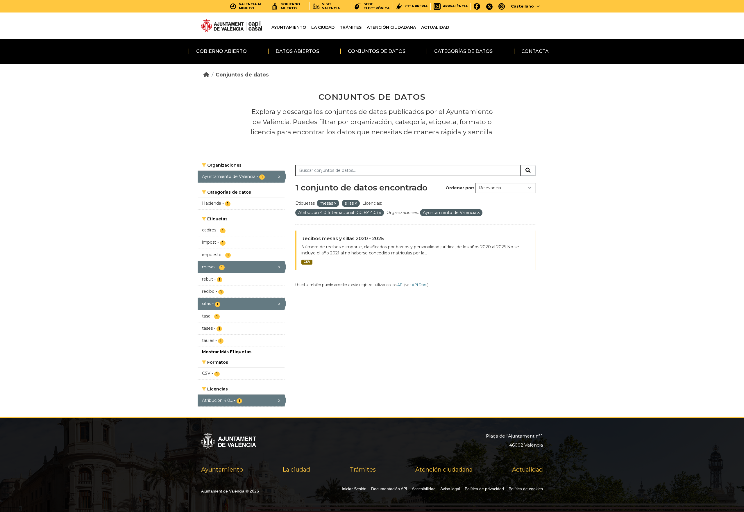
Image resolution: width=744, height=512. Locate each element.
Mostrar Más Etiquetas (226, 351)
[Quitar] (335, 203)
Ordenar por (459, 187)
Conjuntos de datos (376, 51)
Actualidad (435, 27)
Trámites (351, 27)
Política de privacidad (484, 488)
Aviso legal (450, 488)
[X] (489, 6)
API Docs (419, 285)
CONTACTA (535, 51)
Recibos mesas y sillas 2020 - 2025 (342, 238)
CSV (306, 262)
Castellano (522, 6)
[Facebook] (477, 6)
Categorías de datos (463, 51)
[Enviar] (528, 170)
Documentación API (389, 488)
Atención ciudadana (391, 27)
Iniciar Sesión (354, 488)
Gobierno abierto (221, 51)
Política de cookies (526, 488)
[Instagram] (502, 6)
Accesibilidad (424, 488)
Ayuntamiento (288, 27)
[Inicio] (206, 75)
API (400, 285)
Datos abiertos (297, 51)
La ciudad (323, 27)
